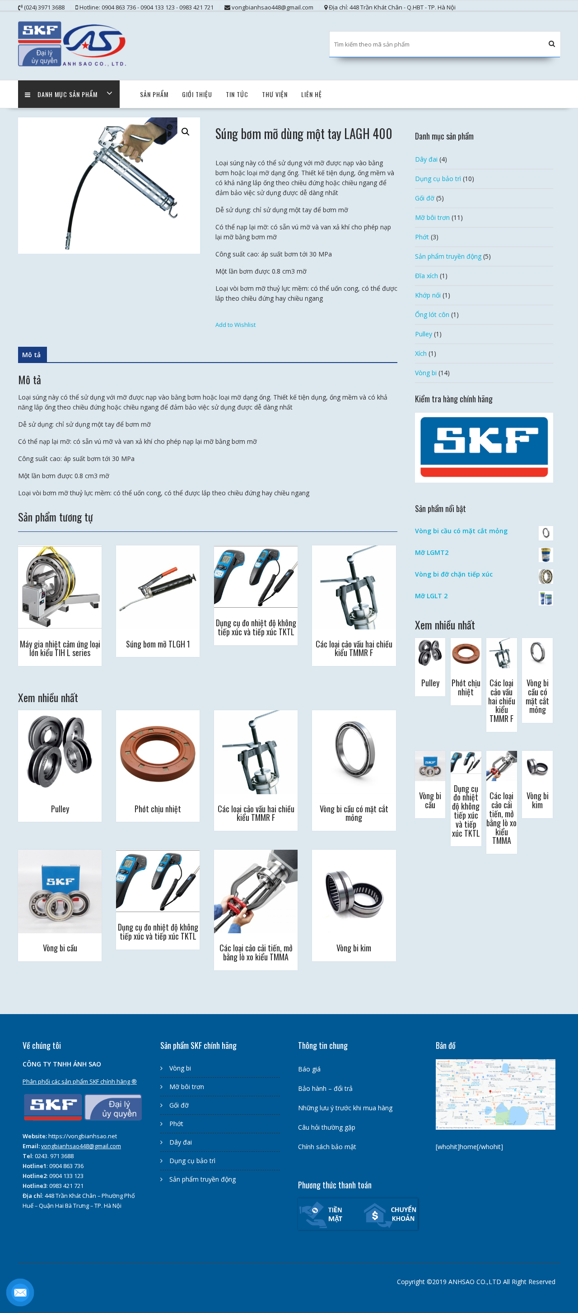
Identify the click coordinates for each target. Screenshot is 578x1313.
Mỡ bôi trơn (432, 217)
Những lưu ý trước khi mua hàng (345, 1107)
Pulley (423, 334)
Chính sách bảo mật (327, 1146)
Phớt (422, 237)
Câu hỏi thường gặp (326, 1127)
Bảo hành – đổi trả (325, 1088)
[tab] (31, 355)
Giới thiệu (197, 94)
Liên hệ (311, 94)
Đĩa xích (426, 275)
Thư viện (275, 94)
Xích (421, 353)
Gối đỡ (424, 198)
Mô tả (31, 354)
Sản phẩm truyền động (448, 256)
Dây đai (426, 159)
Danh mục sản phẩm (67, 94)
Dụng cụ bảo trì (438, 178)
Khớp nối (428, 295)
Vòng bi (426, 372)
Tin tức (237, 94)
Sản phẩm (154, 94)
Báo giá (309, 1069)
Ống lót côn (432, 314)
